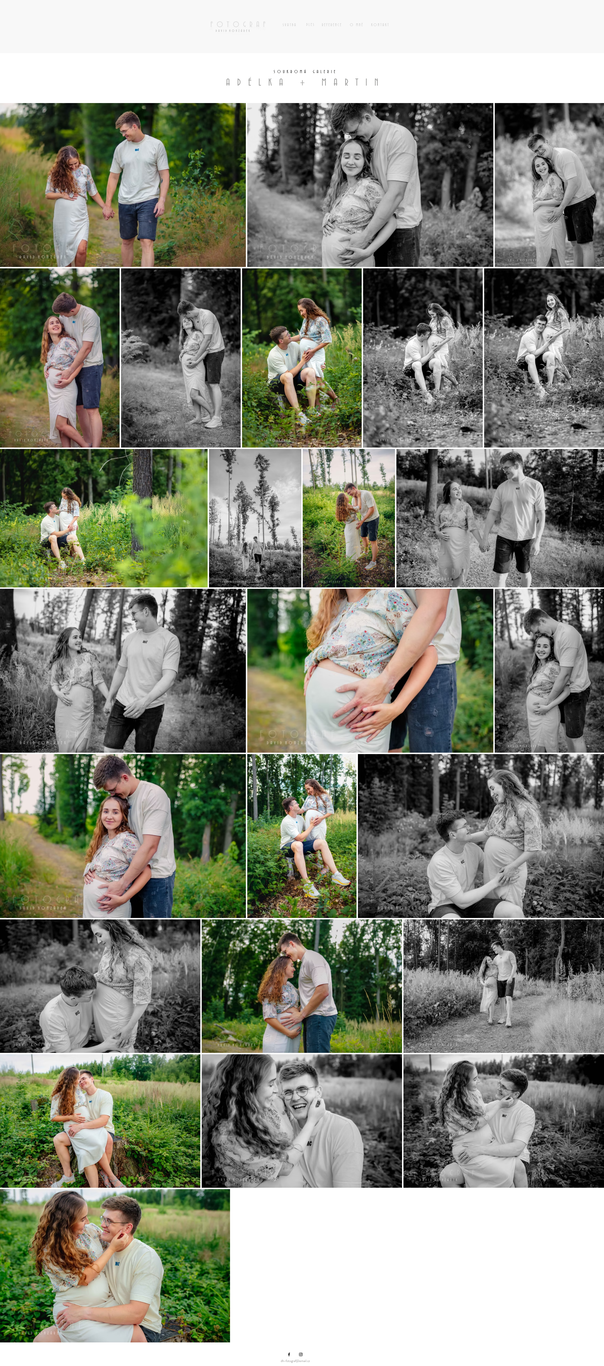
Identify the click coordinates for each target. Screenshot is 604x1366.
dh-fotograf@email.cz (295, 1360)
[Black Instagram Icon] (300, 1354)
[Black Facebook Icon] (289, 1354)
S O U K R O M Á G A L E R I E (306, 72)
